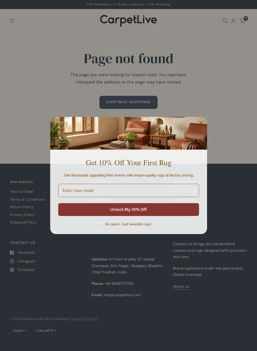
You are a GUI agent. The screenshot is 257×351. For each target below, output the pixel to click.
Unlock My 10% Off (128, 209)
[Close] (201, 123)
